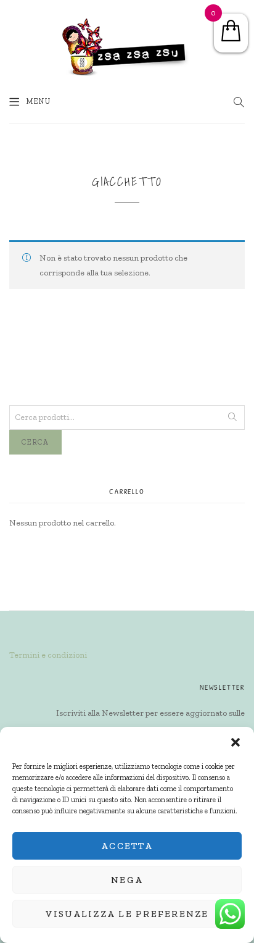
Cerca (35, 442)
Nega (127, 880)
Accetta (127, 846)
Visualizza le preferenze (127, 914)
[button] (235, 742)
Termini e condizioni (48, 655)
